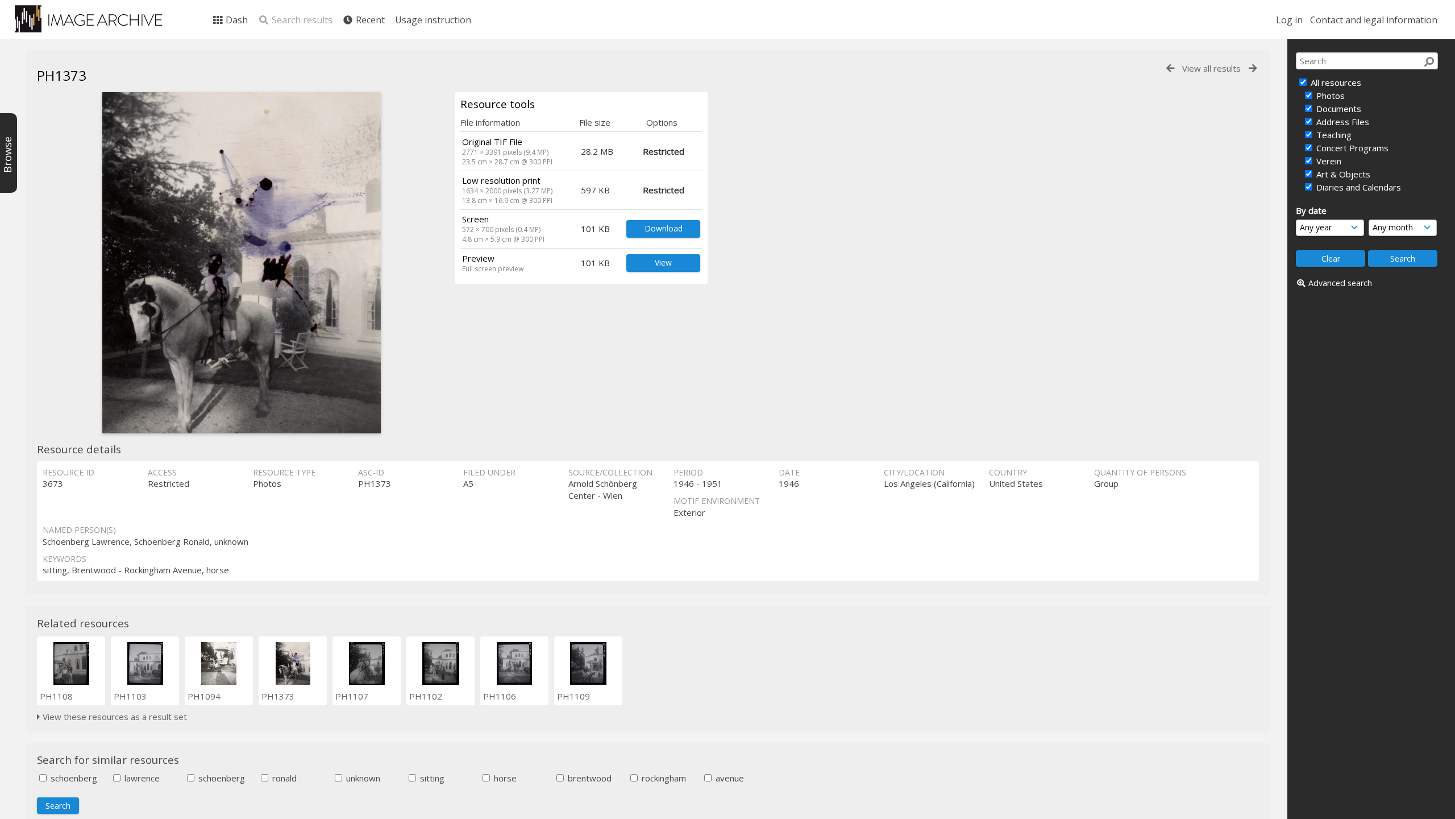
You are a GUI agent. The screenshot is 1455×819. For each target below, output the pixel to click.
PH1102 (425, 696)
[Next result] (1252, 68)
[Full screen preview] (241, 262)
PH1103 (130, 696)
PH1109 (573, 696)
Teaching (1333, 134)
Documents (1337, 108)
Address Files (1341, 121)
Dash (235, 20)
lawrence (141, 778)
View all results (1211, 68)
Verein (1327, 161)
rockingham (662, 778)
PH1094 (204, 696)
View (663, 262)
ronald (283, 778)
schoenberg (72, 778)
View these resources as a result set (113, 716)
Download (664, 228)
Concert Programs (1351, 148)
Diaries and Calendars (1357, 187)
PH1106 (499, 696)
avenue (728, 778)
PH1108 (56, 696)
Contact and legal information (1373, 20)
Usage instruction (433, 20)
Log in (1289, 20)
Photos (1329, 95)
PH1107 (351, 696)
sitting (431, 778)
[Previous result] (1170, 68)
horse (504, 778)
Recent (369, 20)
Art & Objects (1342, 174)
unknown (362, 778)
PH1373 (277, 696)
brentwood (589, 778)
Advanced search (1340, 283)
